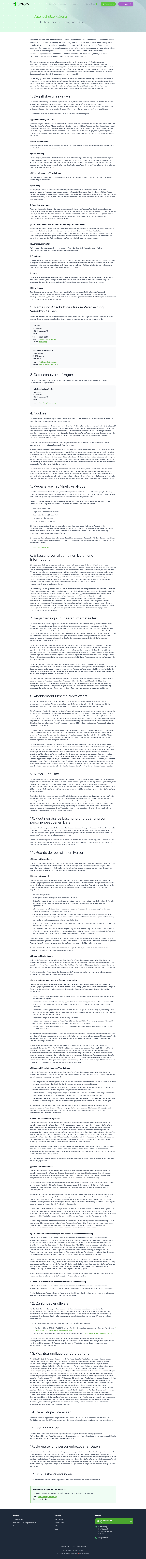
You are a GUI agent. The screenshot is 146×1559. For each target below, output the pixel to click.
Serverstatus (90, 4)
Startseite (52, 4)
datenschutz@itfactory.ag (47, 339)
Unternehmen (58, 1519)
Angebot (63, 4)
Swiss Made (67, 1550)
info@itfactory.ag (104, 1538)
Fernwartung (109, 4)
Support (126, 4)
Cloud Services (18, 1519)
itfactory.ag (43, 342)
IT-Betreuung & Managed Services (24, 1523)
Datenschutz (64, 1547)
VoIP (14, 1526)
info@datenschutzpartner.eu (47, 362)
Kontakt (56, 1529)
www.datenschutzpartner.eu (48, 364)
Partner (56, 1526)
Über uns (76, 4)
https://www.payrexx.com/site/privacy (98, 1333)
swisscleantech (78, 1550)
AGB (73, 1547)
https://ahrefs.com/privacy (39, 547)
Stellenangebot (59, 1523)
